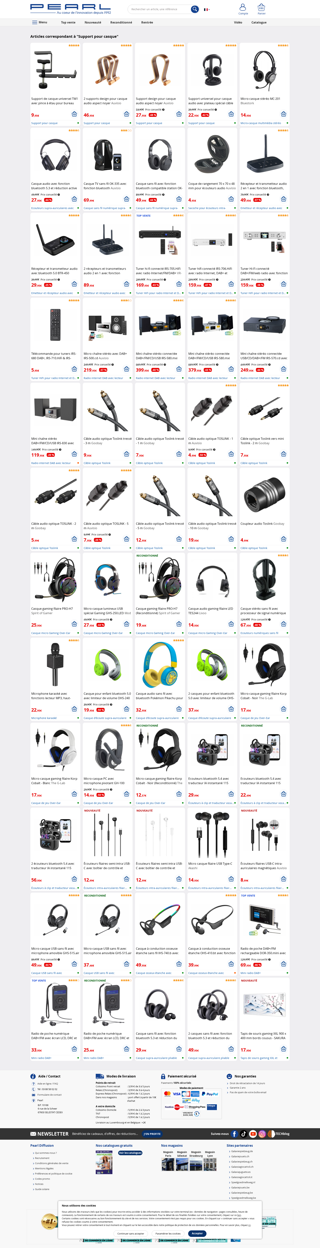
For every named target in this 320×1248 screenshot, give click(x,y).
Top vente (68, 22)
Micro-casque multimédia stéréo (261, 123)
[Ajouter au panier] (74, 114)
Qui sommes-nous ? (46, 1152)
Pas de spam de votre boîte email (248, 1092)
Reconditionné (121, 22)
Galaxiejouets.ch (240, 1156)
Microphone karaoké (44, 718)
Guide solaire (42, 1189)
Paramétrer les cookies (168, 1233)
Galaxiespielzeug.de (242, 1151)
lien (239, 1215)
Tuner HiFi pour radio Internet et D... (158, 293)
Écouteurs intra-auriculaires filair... (105, 888)
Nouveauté (93, 22)
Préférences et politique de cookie (53, 1173)
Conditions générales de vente (51, 1163)
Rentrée (147, 22)
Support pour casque (44, 123)
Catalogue (258, 22)
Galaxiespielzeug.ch (242, 1161)
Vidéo (238, 22)
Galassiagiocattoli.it (241, 1177)
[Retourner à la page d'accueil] (70, 10)
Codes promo (42, 1178)
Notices (39, 1184)
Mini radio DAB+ (251, 973)
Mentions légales (44, 1168)
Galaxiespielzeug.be (242, 1192)
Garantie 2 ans (238, 1087)
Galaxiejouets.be (240, 1187)
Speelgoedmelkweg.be (243, 1197)
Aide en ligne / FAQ (47, 1083)
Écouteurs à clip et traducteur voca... (211, 803)
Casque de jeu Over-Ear (255, 718)
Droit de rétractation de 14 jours (247, 1083)
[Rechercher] (195, 9)
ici (249, 1225)
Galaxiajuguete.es (241, 1172)
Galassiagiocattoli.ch (242, 1166)
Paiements (176, 1083)
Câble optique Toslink (97, 463)
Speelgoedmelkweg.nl (243, 1182)
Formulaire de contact (49, 1094)
